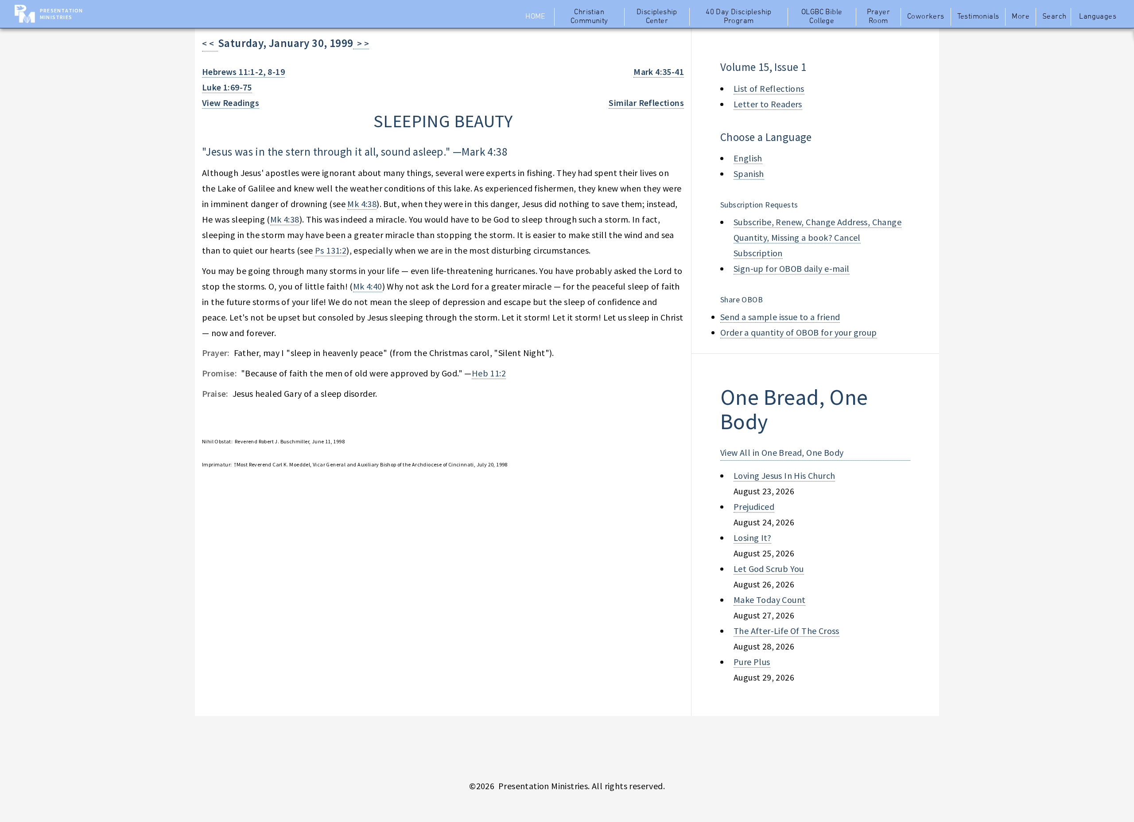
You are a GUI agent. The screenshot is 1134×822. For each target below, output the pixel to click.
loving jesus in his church (784, 475)
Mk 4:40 (367, 286)
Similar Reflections (646, 102)
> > (361, 43)
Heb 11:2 (489, 373)
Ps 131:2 (330, 250)
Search (1054, 16)
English (748, 158)
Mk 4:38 (362, 203)
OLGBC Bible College (821, 17)
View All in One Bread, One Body (781, 452)
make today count (769, 599)
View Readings (230, 102)
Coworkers (925, 16)
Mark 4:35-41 (658, 71)
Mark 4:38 (484, 152)
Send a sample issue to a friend (780, 316)
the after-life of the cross (786, 630)
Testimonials (978, 16)
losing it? (752, 537)
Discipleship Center (657, 17)
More (1020, 16)
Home (535, 16)
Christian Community (589, 17)
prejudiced (754, 506)
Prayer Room (878, 17)
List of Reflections (769, 88)
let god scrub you (769, 568)
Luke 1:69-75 (227, 87)
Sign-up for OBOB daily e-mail (792, 268)
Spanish (749, 173)
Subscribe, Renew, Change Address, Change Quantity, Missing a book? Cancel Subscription (817, 237)
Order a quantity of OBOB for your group (798, 332)
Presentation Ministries (61, 13)
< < (210, 43)
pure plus (752, 661)
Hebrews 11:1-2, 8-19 (243, 71)
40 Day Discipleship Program (739, 17)
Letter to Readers (768, 104)
